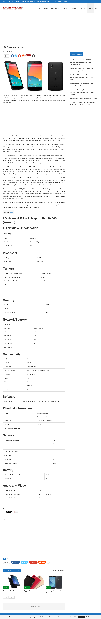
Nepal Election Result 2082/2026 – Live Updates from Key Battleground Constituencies (83, 62)
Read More (89, 617)
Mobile (90, 8)
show (11, 212)
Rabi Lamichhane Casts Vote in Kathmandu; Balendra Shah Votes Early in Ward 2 (84, 77)
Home (4, 1)
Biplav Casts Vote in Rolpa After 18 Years (83, 99)
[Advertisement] (50, 27)
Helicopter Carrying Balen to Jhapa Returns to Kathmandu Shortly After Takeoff (82, 92)
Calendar (23, 1)
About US (66, 1)
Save (29, 55)
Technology (74, 8)
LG (8, 558)
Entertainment (55, 8)
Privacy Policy (58, 1)
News (46, 8)
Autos (83, 8)
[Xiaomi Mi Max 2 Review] (12, 582)
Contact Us (50, 1)
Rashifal (17, 1)
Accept (81, 617)
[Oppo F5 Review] (34, 582)
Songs (65, 8)
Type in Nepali (31, 1)
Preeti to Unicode (41, 1)
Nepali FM (10, 1)
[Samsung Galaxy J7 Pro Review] (55, 582)
